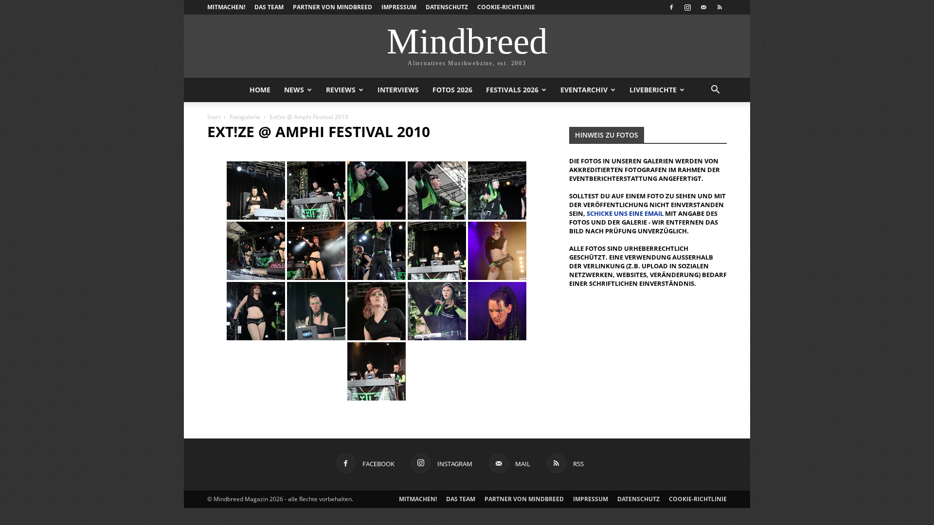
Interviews (398, 89)
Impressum (398, 7)
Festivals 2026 (512, 89)
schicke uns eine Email (625, 213)
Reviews (341, 89)
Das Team (269, 7)
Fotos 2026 (452, 89)
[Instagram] (687, 7)
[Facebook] (671, 7)
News (294, 89)
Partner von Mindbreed (332, 7)
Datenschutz (447, 7)
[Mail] (703, 7)
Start (213, 117)
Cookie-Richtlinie (506, 7)
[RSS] (719, 7)
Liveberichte (653, 89)
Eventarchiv (584, 89)
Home (260, 89)
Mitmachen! (226, 7)
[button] (715, 90)
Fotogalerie (245, 117)
